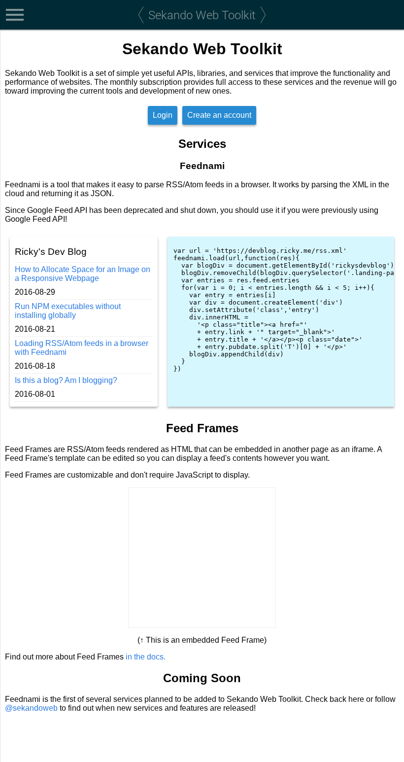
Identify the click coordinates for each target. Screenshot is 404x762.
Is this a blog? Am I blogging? (66, 380)
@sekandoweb (31, 708)
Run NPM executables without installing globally (68, 310)
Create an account (219, 115)
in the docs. (146, 657)
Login (162, 115)
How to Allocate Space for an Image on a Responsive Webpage (82, 273)
